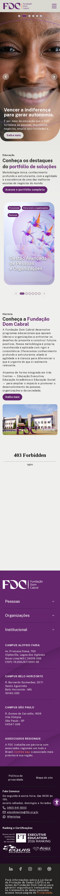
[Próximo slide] (44, 293)
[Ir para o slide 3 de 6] (29, 16)
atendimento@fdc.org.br (23, 812)
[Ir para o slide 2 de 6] (24, 16)
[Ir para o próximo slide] (54, 77)
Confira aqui (22, 751)
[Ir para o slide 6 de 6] (41, 16)
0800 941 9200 (17, 807)
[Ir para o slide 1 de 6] (19, 16)
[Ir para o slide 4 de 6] (33, 16)
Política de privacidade (15, 777)
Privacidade (44, 892)
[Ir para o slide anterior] (6, 77)
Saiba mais (14, 135)
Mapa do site (44, 777)
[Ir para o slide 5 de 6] (37, 16)
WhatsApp (13, 816)
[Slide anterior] (16, 293)
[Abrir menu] (54, 6)
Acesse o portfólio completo (25, 189)
